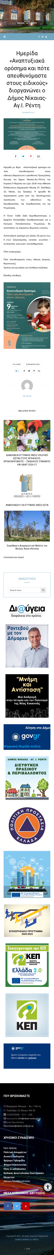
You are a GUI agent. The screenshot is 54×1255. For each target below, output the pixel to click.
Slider (17, 364)
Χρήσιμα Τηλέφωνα (14, 1160)
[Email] (38, 156)
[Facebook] (8, 1206)
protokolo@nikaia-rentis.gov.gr (20, 1126)
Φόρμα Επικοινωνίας (15, 1164)
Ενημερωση (28, 113)
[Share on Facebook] (16, 156)
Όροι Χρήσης (10, 1148)
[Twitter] (17, 1206)
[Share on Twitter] (23, 156)
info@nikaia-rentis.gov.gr (29, 1118)
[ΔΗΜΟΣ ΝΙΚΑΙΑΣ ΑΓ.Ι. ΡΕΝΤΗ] (27, 17)
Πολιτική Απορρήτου (15, 1152)
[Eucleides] (48, 1187)
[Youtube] (26, 1206)
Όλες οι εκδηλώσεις (15, 1169)
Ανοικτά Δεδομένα (14, 1156)
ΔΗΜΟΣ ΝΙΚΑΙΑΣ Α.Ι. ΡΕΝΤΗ (26, 1239)
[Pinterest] (31, 156)
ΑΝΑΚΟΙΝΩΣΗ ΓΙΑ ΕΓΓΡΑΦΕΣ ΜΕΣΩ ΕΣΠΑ (27, 505)
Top (28, 1249)
